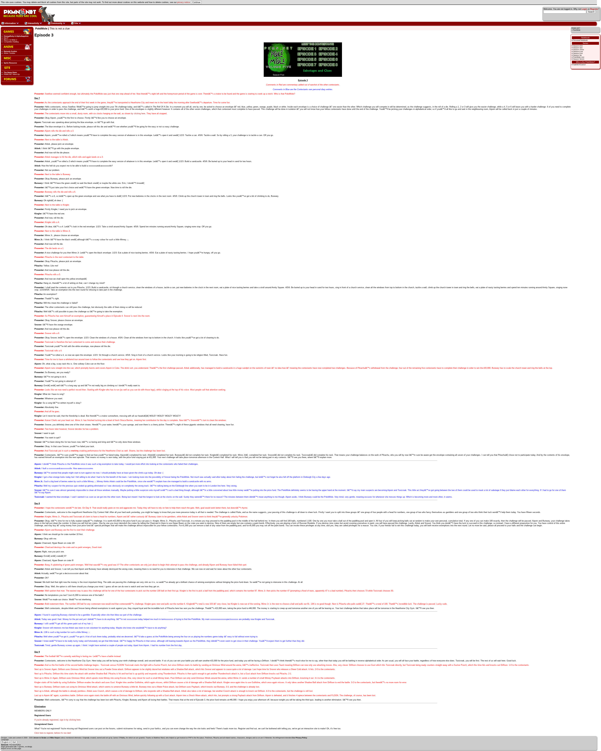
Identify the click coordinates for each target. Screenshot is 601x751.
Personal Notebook (580, 40)
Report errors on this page (11, 748)
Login (584, 9)
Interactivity (33, 23)
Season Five (578, 53)
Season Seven (578, 59)
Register (594, 9)
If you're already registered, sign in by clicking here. (57, 720)
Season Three (578, 50)
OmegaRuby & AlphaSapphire (16, 36)
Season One (578, 46)
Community (56, 23)
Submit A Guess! (579, 65)
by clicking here (138, 113)
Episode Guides (10, 51)
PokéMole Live (578, 57)
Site (76, 23)
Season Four (578, 51)
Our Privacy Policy (299, 738)
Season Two (578, 48)
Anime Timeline (9, 53)
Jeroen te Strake (39, 738)
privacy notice (183, 2)
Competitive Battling (11, 42)
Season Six (577, 55)
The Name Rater (10, 72)
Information (10, 23)
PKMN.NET (575, 28)
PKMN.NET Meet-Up (12, 74)
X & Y (6, 38)
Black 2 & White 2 (10, 40)
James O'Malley (119, 738)
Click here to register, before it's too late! (52, 733)
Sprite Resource (10, 63)
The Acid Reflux (15, 745)
